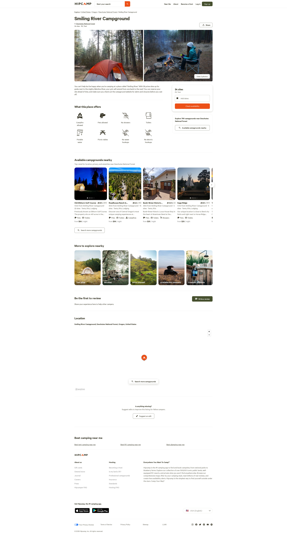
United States (86, 12)
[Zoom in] (209, 331)
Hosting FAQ (114, 487)
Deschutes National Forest (108, 12)
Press (76, 483)
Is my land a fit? (115, 471)
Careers (77, 479)
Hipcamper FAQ (80, 487)
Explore (77, 12)
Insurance (113, 479)
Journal (77, 475)
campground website (123, 91)
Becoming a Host (115, 467)
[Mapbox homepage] (80, 389)
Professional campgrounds (119, 475)
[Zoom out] (209, 334)
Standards (113, 483)
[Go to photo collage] (108, 55)
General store (79, 471)
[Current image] (87, 198)
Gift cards (78, 467)
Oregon (94, 12)
